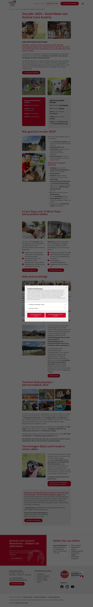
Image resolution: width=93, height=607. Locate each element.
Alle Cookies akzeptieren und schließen (56, 315)
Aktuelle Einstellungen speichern (36, 315)
